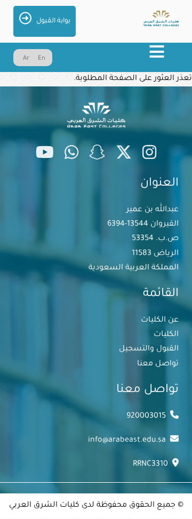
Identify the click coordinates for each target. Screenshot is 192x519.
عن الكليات (160, 320)
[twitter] (124, 154)
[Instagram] (149, 154)
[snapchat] (97, 154)
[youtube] (45, 154)
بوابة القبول (53, 21)
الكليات (166, 335)
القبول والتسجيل (149, 349)
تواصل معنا (158, 364)
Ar (26, 58)
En (41, 58)
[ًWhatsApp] (71, 154)
